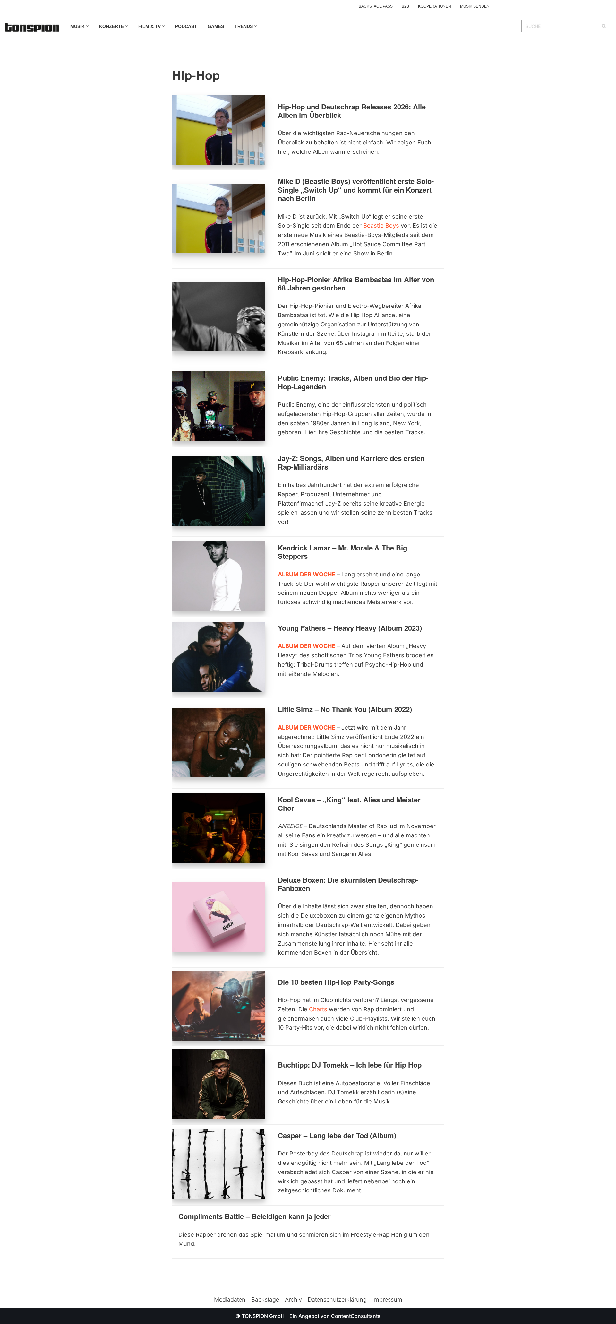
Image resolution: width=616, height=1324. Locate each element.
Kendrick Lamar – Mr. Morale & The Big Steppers (342, 551)
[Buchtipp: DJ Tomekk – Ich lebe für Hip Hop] (218, 1084)
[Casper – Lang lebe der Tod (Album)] (218, 1164)
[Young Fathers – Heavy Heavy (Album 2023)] (218, 657)
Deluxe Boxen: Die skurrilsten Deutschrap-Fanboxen (348, 884)
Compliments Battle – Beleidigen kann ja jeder (254, 1216)
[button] (87, 26)
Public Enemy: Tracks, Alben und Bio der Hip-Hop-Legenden (353, 382)
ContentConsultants (356, 1316)
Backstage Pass (376, 6)
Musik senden (475, 6)
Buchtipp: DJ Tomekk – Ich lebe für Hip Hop (350, 1065)
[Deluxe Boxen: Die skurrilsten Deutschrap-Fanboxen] (218, 917)
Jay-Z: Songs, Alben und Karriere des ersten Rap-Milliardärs (351, 462)
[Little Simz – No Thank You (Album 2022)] (218, 742)
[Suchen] (604, 26)
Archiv (293, 1299)
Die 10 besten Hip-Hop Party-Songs (336, 982)
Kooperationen (434, 6)
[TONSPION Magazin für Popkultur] (32, 27)
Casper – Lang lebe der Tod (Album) (337, 1135)
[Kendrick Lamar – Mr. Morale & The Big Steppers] (218, 576)
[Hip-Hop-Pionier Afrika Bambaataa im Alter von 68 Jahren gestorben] (218, 316)
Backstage (265, 1299)
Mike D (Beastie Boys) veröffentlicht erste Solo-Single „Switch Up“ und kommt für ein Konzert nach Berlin (356, 189)
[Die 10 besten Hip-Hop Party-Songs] (218, 1006)
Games (216, 26)
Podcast (186, 26)
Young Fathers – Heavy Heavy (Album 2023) (350, 628)
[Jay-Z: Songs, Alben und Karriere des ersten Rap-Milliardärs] (218, 491)
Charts (318, 1009)
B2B (405, 6)
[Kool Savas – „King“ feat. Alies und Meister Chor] (218, 828)
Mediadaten (229, 1299)
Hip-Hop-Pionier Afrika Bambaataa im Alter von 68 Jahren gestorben (356, 283)
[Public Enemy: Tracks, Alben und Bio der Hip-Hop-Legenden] (218, 406)
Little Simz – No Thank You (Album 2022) (345, 709)
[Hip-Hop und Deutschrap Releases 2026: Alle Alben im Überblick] (218, 130)
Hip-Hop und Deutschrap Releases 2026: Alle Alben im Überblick (352, 110)
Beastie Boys (381, 225)
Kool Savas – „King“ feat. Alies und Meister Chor (349, 803)
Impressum (387, 1299)
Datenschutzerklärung (337, 1299)
